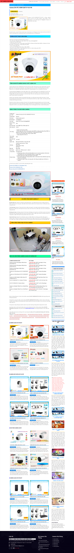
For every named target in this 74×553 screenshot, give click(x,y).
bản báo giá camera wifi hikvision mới (57, 276)
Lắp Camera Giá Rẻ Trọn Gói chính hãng (58, 313)
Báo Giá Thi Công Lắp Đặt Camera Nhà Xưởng (58, 393)
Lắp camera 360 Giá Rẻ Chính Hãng (57, 309)
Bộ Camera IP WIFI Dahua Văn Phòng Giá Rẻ (17, 418)
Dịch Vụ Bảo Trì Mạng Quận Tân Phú (20, 314)
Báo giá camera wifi (55, 285)
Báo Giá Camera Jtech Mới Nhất (58, 458)
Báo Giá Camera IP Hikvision (57, 277)
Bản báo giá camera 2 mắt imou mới (57, 271)
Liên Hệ (62, 1)
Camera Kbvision (56, 540)
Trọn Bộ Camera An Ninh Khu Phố (40, 317)
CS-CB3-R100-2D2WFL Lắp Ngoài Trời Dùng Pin (38, 468)
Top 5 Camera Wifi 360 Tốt (56, 293)
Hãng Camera (52, 1)
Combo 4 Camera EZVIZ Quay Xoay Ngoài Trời (38, 521)
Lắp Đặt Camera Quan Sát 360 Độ (58, 507)
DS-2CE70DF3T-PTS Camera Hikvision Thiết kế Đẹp (19, 363)
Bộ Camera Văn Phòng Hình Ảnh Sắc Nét (43, 546)
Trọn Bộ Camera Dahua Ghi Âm (57, 315)
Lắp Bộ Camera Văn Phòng (44, 1)
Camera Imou (55, 543)
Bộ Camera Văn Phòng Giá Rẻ (44, 544)
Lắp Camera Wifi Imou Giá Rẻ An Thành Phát (35, 314)
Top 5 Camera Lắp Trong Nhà (57, 281)
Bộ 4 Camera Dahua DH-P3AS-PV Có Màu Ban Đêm (58, 194)
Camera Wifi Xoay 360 (56, 291)
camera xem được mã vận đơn (57, 273)
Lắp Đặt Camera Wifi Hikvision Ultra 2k (57, 302)
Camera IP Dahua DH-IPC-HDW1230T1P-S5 (37, 339)
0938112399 (69, 1)
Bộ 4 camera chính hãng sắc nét (15, 317)
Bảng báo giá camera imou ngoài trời (57, 283)
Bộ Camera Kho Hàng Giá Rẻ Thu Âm (28, 317)
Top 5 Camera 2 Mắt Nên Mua (57, 279)
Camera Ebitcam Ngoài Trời (56, 299)
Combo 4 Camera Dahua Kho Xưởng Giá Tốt (38, 418)
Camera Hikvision (56, 541)
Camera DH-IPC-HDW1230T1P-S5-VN (20, 7)
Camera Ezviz (55, 544)
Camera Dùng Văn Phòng (33, 1)
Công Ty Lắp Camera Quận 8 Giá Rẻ (58, 430)
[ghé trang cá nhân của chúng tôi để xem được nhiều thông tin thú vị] (12, 548)
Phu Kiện (57, 1)
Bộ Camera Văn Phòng (43, 540)
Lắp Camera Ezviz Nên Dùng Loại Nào (58, 361)
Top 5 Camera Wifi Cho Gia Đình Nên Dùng (57, 297)
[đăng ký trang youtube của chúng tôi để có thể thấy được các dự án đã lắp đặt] (14, 548)
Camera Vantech (56, 546)
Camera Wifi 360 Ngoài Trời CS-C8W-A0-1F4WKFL (18, 468)
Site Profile (17, 548)
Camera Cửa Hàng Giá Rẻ (58, 480)
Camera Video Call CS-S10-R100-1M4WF (17, 496)
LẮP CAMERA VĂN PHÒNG (7, 1)
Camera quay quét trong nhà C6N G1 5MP (17, 392)
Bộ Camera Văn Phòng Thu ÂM (43, 542)
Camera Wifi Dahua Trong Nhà (57, 295)
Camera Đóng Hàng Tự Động (58, 334)
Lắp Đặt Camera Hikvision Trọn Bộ (58, 317)
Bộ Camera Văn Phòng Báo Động (43, 549)
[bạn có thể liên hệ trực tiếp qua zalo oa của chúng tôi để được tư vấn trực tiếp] (10, 548)
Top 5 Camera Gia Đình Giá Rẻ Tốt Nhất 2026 (58, 417)
